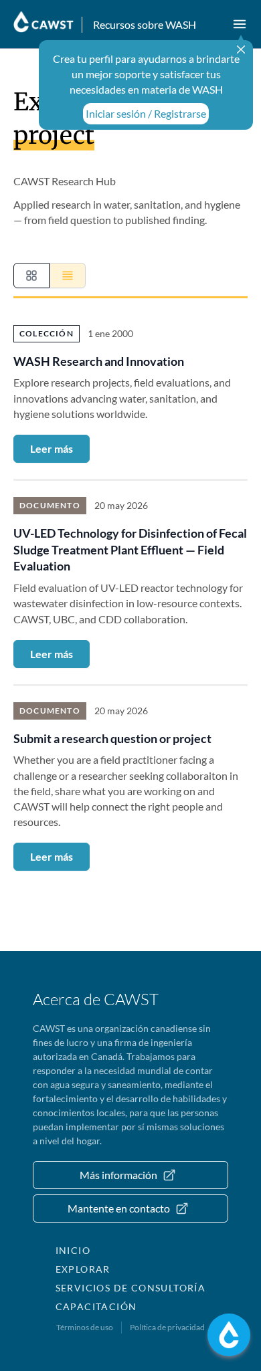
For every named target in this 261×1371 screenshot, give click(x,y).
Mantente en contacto (119, 1208)
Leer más (51, 448)
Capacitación (96, 1306)
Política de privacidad (167, 1327)
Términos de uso (84, 1327)
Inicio (73, 1250)
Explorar (83, 1269)
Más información (118, 1174)
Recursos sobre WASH (144, 24)
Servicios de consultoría (131, 1287)
